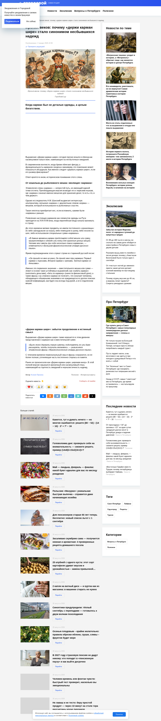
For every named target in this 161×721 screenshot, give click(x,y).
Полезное (108, 11)
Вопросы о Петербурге (87, 11)
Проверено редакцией (36, 47)
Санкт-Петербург (114, 504)
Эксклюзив (65, 11)
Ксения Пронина (37, 375)
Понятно (119, 714)
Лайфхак (127, 504)
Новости (52, 11)
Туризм (110, 515)
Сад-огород (112, 509)
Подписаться (12, 21)
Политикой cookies (76, 715)
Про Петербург (117, 301)
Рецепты (123, 509)
